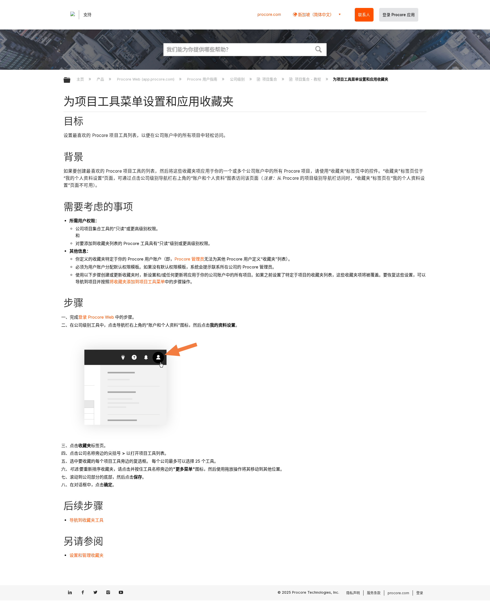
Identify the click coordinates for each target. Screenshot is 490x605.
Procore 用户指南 (202, 79)
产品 (101, 79)
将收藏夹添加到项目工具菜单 (137, 281)
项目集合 (269, 79)
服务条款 (374, 593)
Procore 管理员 (189, 259)
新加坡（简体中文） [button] (315, 14)
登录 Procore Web (96, 317)
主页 (81, 79)
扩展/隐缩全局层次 (70, 80)
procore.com (269, 14)
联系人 (364, 14)
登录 (419, 593)
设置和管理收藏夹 (86, 555)
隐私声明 (353, 593)
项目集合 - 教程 (308, 79)
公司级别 (238, 79)
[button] (319, 49)
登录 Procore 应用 (399, 14)
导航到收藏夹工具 (86, 520)
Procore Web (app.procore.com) (146, 79)
